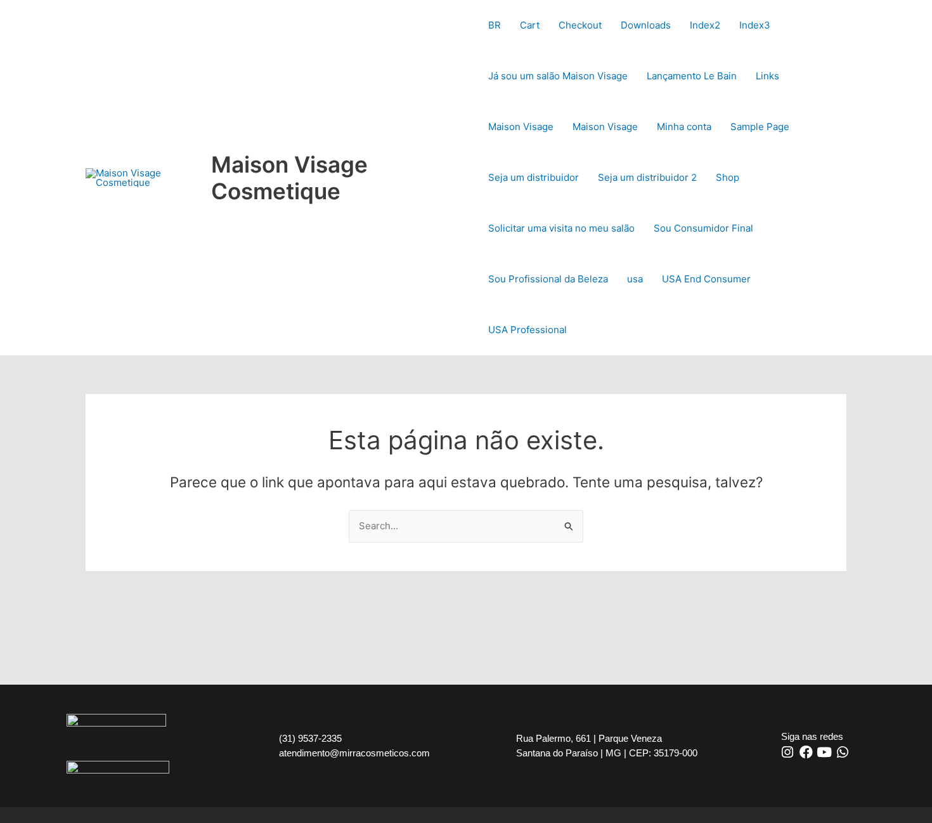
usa (635, 279)
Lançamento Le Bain (692, 76)
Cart (530, 25)
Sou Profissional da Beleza (548, 279)
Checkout (580, 25)
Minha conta (684, 127)
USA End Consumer (706, 279)
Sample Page (759, 127)
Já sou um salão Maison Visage (558, 76)
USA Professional (527, 330)
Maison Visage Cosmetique (289, 177)
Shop (727, 177)
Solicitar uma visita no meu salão (561, 228)
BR (494, 25)
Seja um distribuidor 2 (647, 177)
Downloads (646, 25)
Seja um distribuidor (533, 177)
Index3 (754, 25)
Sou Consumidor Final (703, 228)
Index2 (705, 25)
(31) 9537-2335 (310, 738)
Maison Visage (520, 127)
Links (767, 76)
